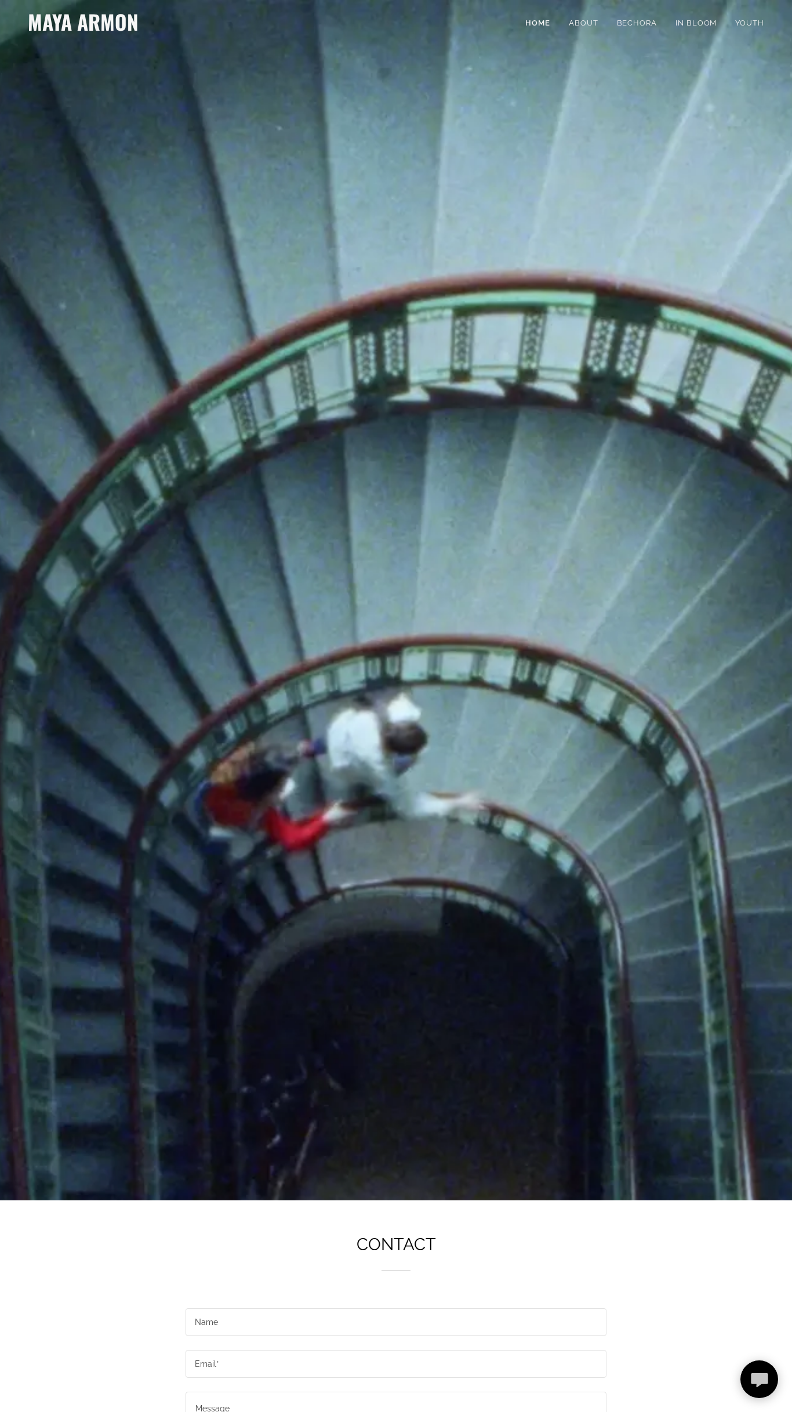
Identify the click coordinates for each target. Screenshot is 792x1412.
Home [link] (537, 23)
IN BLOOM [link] (696, 23)
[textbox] (396, 1322)
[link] (157, 27)
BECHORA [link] (637, 23)
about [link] (583, 23)
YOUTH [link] (749, 23)
